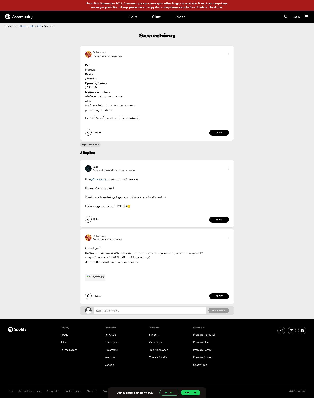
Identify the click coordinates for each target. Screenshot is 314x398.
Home (23, 26)
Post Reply (219, 310)
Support (153, 334)
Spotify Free (200, 365)
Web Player (155, 342)
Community (22, 16)
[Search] (286, 17)
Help (133, 16)
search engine (112, 118)
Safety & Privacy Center (29, 391)
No (171, 392)
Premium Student (203, 357)
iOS (39, 26)
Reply (219, 132)
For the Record (69, 349)
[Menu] (306, 16)
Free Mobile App (158, 349)
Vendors (109, 365)
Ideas (180, 16)
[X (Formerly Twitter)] (292, 330)
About (64, 334)
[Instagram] (281, 330)
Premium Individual (204, 334)
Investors (110, 357)
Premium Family (202, 349)
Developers (111, 342)
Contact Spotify (158, 357)
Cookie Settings (73, 391)
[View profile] (88, 54)
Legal (10, 391)
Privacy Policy (52, 391)
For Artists (110, 334)
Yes (187, 392)
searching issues (130, 118)
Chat (156, 16)
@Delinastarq (98, 179)
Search (99, 118)
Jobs (63, 342)
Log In (296, 17)
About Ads (92, 391)
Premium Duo (201, 342)
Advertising (111, 349)
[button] (228, 54)
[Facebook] (302, 330)
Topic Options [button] (89, 144)
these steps (178, 7)
